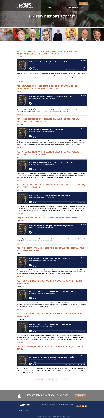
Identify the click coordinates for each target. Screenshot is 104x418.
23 (58, 379)
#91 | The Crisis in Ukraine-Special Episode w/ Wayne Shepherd (47, 218)
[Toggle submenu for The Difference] (65, 7)
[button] (83, 3)
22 (55, 379)
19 (46, 379)
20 (49, 379)
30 (63, 379)
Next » (67, 379)
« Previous (38, 379)
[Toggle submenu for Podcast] (84, 7)
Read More (20, 81)
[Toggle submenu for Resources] (75, 7)
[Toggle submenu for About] (53, 7)
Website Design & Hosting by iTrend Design (60, 416)
